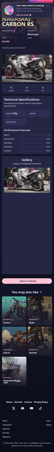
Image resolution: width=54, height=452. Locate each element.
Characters (7, 425)
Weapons (6, 437)
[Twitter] (13, 408)
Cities (48, 421)
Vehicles (6, 429)
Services (18, 402)
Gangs (48, 425)
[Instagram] (22, 408)
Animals (6, 433)
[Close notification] (47, 5)
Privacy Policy (41, 402)
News (5, 421)
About (9, 402)
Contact (28, 402)
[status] (27, 10)
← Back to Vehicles (27, 281)
